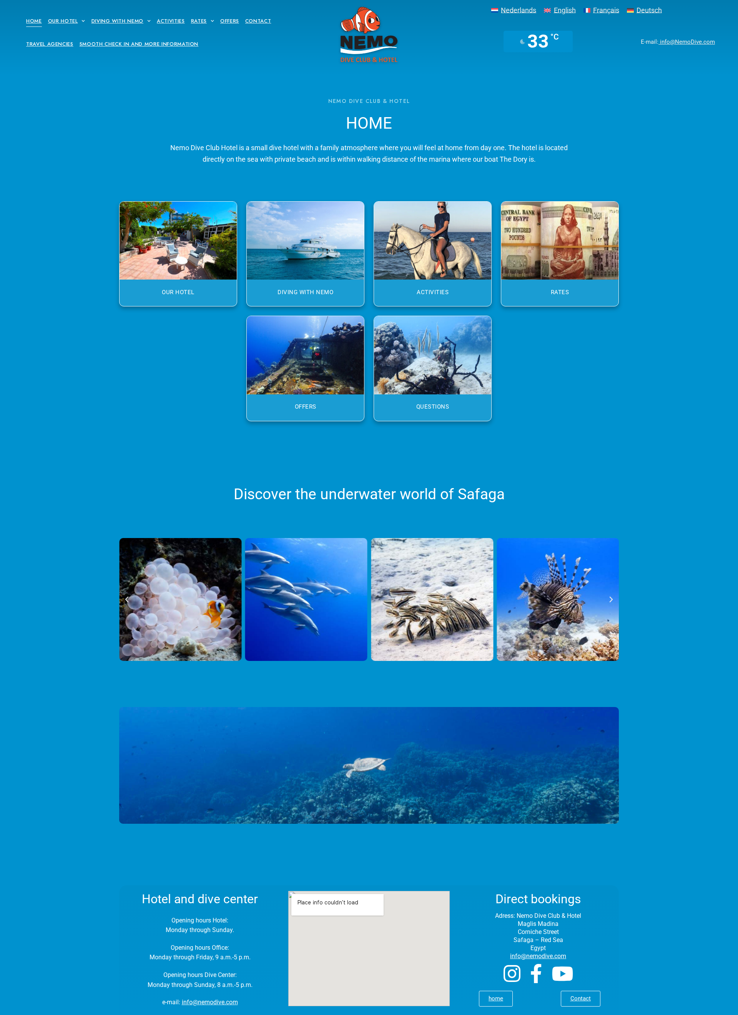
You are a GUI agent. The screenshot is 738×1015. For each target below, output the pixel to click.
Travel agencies (49, 44)
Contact (258, 21)
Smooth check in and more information (139, 44)
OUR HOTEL (178, 292)
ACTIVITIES (433, 292)
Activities (171, 21)
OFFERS (305, 406)
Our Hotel (63, 21)
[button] (127, 599)
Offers (229, 21)
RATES (560, 292)
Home (34, 21)
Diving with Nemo (117, 21)
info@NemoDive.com (686, 41)
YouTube (562, 973)
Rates (199, 21)
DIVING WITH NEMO (305, 292)
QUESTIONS (432, 406)
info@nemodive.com (210, 1002)
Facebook (536, 973)
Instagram (512, 973)
